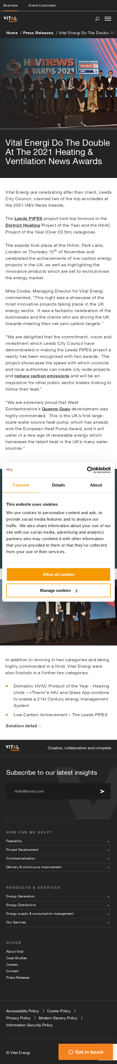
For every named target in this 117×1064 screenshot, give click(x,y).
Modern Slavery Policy (58, 1018)
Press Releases (38, 32)
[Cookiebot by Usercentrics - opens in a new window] (87, 469)
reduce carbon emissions (42, 375)
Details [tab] (58, 485)
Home (12, 32)
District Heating (22, 225)
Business (11, 5)
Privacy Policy (18, 1018)
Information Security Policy (29, 1025)
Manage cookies (55, 590)
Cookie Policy (58, 1011)
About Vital (14, 951)
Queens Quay (56, 408)
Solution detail (21, 725)
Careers (12, 964)
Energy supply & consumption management (40, 914)
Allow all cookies (58, 574)
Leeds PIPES (28, 218)
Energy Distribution (21, 905)
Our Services (16, 922)
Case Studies (16, 958)
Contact (12, 971)
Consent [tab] (21, 485)
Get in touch (89, 1052)
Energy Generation (20, 896)
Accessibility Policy (22, 1011)
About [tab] (96, 485)
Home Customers (42, 5)
